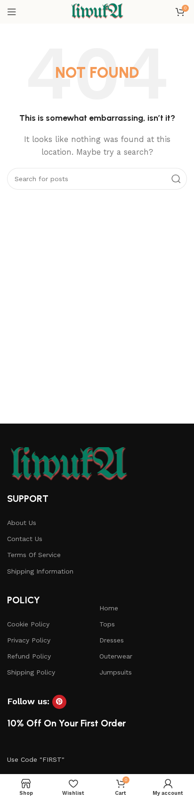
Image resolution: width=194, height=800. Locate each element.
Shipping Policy (31, 672)
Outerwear (115, 656)
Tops (107, 624)
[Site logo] (97, 11)
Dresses (111, 640)
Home (108, 608)
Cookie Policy (28, 624)
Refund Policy (29, 656)
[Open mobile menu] (11, 11)
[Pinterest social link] (59, 702)
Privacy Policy (28, 640)
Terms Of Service (34, 554)
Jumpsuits (115, 672)
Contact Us (24, 538)
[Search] (176, 179)
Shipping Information (40, 571)
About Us (21, 522)
